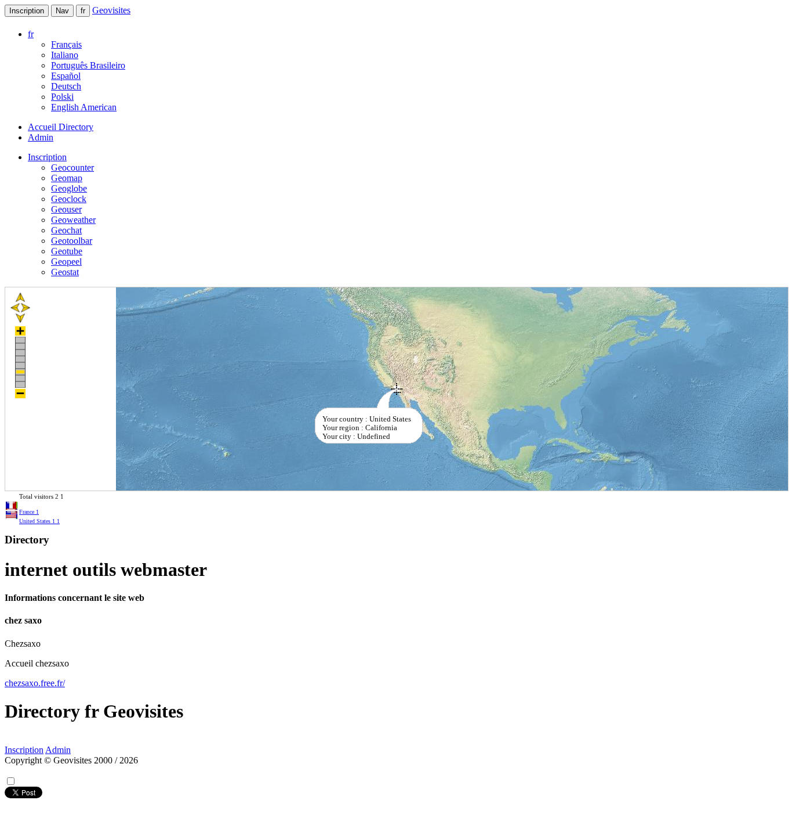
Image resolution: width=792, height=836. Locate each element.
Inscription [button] (47, 157)
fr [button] (31, 34)
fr (83, 10)
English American (84, 107)
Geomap (66, 178)
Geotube (66, 251)
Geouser (66, 209)
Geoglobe (69, 188)
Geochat (66, 230)
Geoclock (68, 199)
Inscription (26, 10)
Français (66, 44)
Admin (40, 137)
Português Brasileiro (88, 65)
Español (66, 76)
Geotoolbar (71, 241)
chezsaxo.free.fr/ (35, 683)
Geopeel (66, 261)
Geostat (65, 272)
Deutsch (66, 86)
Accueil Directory (60, 127)
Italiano (64, 55)
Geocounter (72, 167)
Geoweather (73, 220)
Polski (62, 97)
